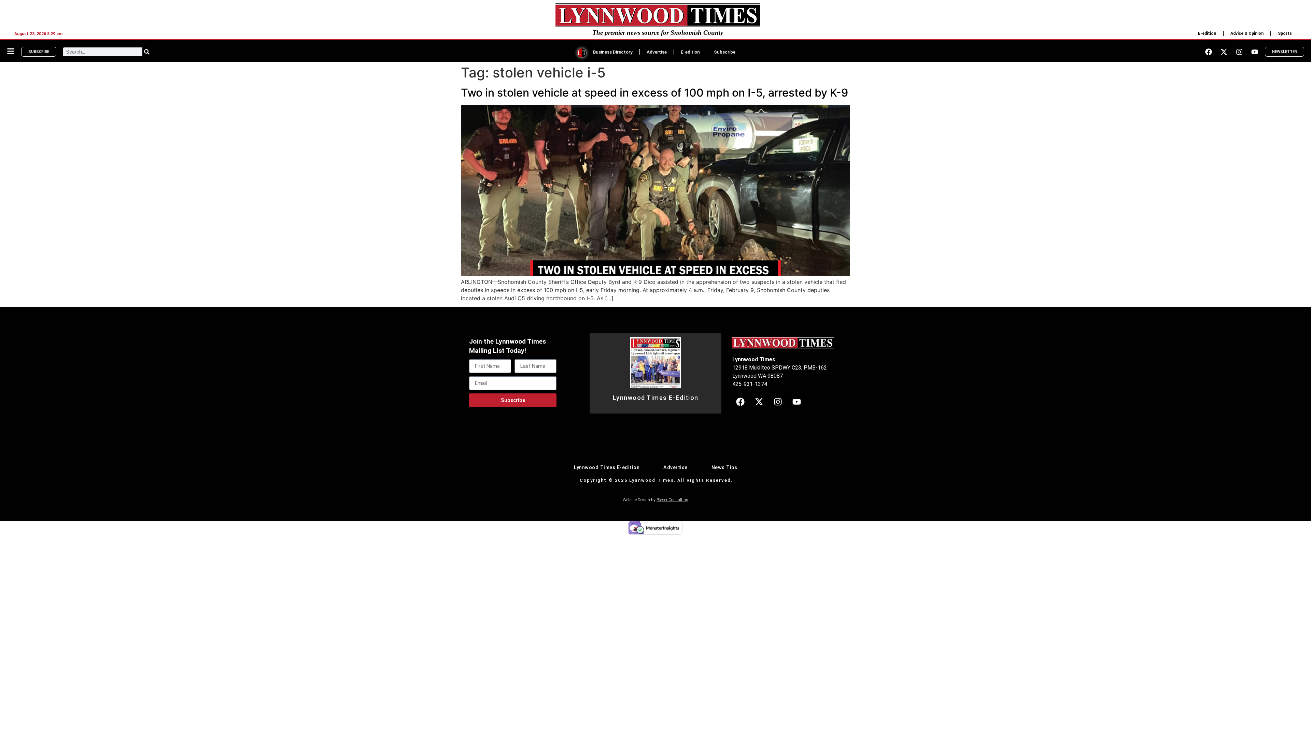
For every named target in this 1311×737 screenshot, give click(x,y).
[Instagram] (1239, 52)
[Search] (146, 51)
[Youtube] (1254, 52)
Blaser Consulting (672, 499)
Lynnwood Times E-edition (606, 468)
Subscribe (724, 52)
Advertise (657, 52)
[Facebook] (1208, 52)
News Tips (724, 468)
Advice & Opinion (1247, 33)
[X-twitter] (1224, 52)
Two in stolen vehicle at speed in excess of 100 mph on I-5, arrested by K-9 (654, 92)
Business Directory (613, 52)
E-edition (1207, 33)
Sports (1285, 33)
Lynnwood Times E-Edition (656, 397)
